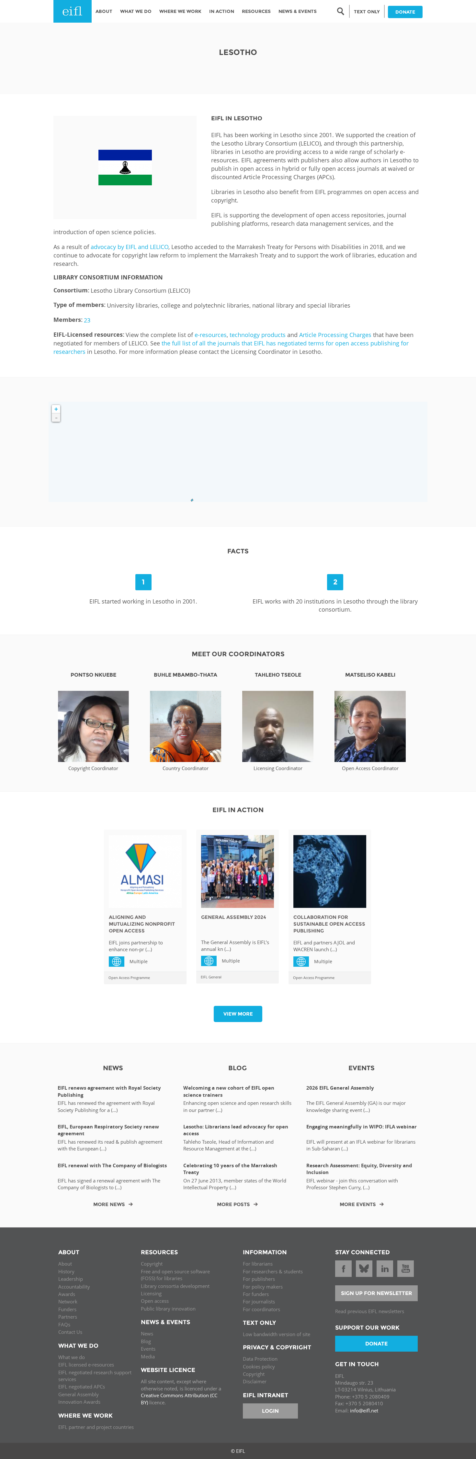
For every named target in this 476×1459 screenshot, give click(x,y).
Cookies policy (259, 1366)
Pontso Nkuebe (93, 675)
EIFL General (211, 976)
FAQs (64, 1324)
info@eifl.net (364, 1410)
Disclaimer (254, 1381)
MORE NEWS (109, 1204)
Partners (67, 1316)
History (66, 1271)
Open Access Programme (129, 977)
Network (67, 1301)
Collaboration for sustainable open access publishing (329, 924)
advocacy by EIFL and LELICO (129, 247)
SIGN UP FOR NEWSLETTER (376, 1293)
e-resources (211, 335)
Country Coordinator (186, 768)
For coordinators (261, 1309)
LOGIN (270, 1411)
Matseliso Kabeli (370, 675)
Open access (155, 1301)
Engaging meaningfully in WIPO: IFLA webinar (361, 1126)
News (147, 1333)
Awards (66, 1294)
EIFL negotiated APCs (81, 1386)
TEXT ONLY (367, 12)
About (104, 11)
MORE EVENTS (358, 1204)
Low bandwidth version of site (276, 1334)
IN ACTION (221, 11)
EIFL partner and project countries (96, 1427)
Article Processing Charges (335, 335)
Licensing (151, 1293)
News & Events (297, 11)
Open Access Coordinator (370, 768)
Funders (67, 1309)
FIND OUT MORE (93, 730)
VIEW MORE (238, 1014)
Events (148, 1348)
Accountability (74, 1286)
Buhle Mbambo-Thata (185, 675)
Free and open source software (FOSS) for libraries (175, 1274)
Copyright (152, 1263)
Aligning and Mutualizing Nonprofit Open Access (142, 924)
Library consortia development (175, 1286)
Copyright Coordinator (93, 768)
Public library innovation (168, 1308)
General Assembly (78, 1394)
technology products (258, 335)
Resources (256, 11)
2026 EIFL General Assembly (340, 1087)
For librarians (258, 1263)
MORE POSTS (233, 1204)
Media (148, 1356)
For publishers (259, 1279)
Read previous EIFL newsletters (369, 1311)
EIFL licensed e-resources (86, 1364)
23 (87, 320)
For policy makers (263, 1286)
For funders (256, 1294)
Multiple (119, 961)
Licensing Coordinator (278, 768)
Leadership (70, 1279)
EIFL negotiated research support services (94, 1375)
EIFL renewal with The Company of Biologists (112, 1165)
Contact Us (70, 1332)
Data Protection (260, 1359)
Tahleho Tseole (278, 675)
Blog (146, 1341)
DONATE (405, 12)
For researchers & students (273, 1271)
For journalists (259, 1301)
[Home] (72, 11)
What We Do (136, 11)
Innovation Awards (79, 1402)
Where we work (180, 11)
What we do (71, 1357)
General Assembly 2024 (233, 917)
